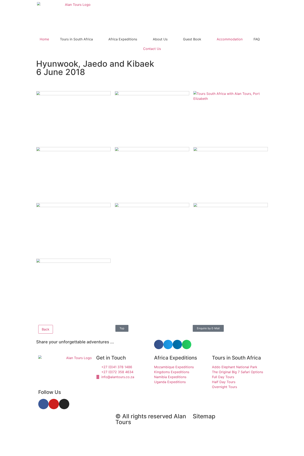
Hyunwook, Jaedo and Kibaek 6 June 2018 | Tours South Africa (73, 426)
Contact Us (152, 49)
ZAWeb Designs (90, 446)
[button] (158, 344)
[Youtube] (54, 404)
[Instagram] (64, 404)
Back (45, 329)
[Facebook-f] (43, 404)
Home (44, 39)
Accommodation (230, 39)
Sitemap (204, 416)
